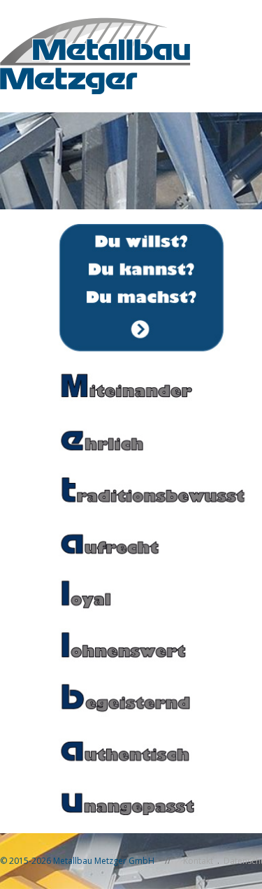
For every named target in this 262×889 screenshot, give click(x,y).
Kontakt (198, 861)
